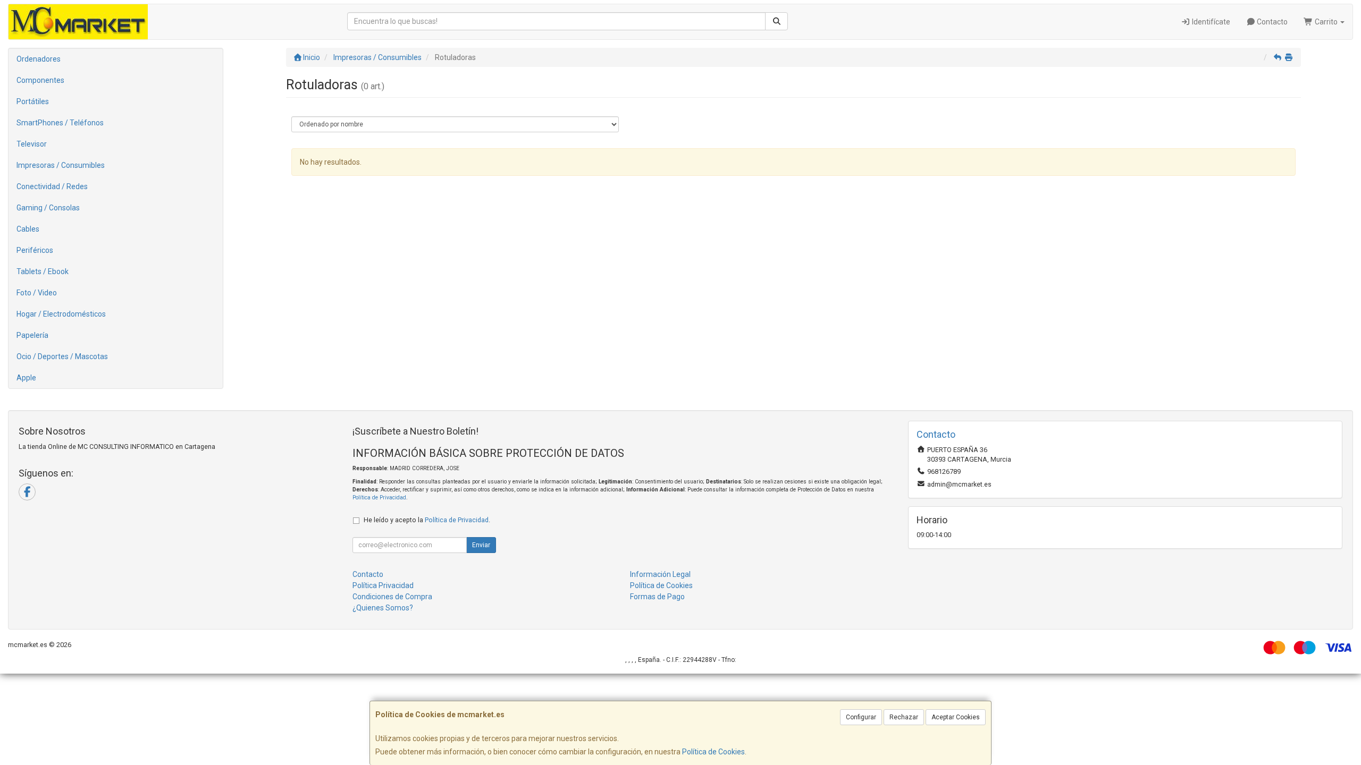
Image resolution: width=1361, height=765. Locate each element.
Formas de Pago (657, 596)
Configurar (861, 717)
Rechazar (903, 717)
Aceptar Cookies (955, 717)
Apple (26, 377)
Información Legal (660, 574)
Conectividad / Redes (52, 186)
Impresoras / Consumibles (60, 165)
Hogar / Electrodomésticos (61, 314)
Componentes (40, 80)
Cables (27, 229)
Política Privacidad (383, 585)
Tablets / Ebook (42, 271)
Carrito (1326, 22)
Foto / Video (36, 292)
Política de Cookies (713, 751)
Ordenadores (38, 59)
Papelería (32, 335)
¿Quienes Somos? (382, 608)
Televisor (31, 144)
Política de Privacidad (379, 497)
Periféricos (34, 250)
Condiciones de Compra (392, 596)
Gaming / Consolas (48, 207)
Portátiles (32, 101)
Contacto (1271, 22)
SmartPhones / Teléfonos (60, 122)
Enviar (481, 545)
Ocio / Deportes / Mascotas (62, 356)
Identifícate (1210, 22)
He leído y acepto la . (427, 520)
